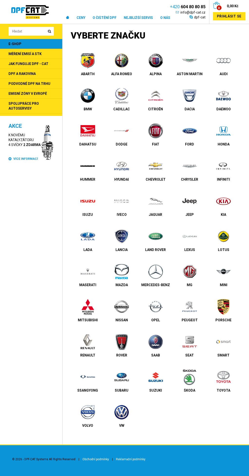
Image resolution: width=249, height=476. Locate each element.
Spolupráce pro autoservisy (24, 106)
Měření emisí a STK (25, 54)
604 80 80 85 (187, 6)
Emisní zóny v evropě (28, 94)
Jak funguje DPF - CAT (28, 64)
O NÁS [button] (165, 18)
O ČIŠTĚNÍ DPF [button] (104, 18)
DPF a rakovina (22, 74)
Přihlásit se (229, 16)
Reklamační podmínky (130, 459)
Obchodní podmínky (95, 459)
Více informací (25, 159)
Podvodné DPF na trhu (29, 84)
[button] (67, 17)
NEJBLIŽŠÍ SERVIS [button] (138, 18)
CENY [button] (81, 18)
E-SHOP (15, 44)
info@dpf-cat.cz (192, 12)
